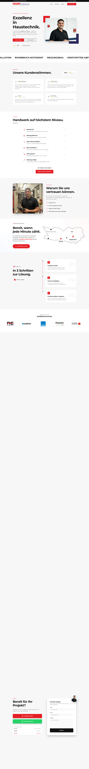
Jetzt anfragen (72, 4)
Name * (51, 707)
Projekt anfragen (18, 39)
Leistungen (57, 4)
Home (51, 4)
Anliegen (51, 717)
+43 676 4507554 (72, 0)
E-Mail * (51, 712)
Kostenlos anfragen (20, 279)
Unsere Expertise (30, 39)
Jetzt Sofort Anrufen (22, 246)
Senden (61, 730)
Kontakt (62, 4)
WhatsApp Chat (28, 721)
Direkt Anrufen (28, 716)
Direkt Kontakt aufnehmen (44, 171)
